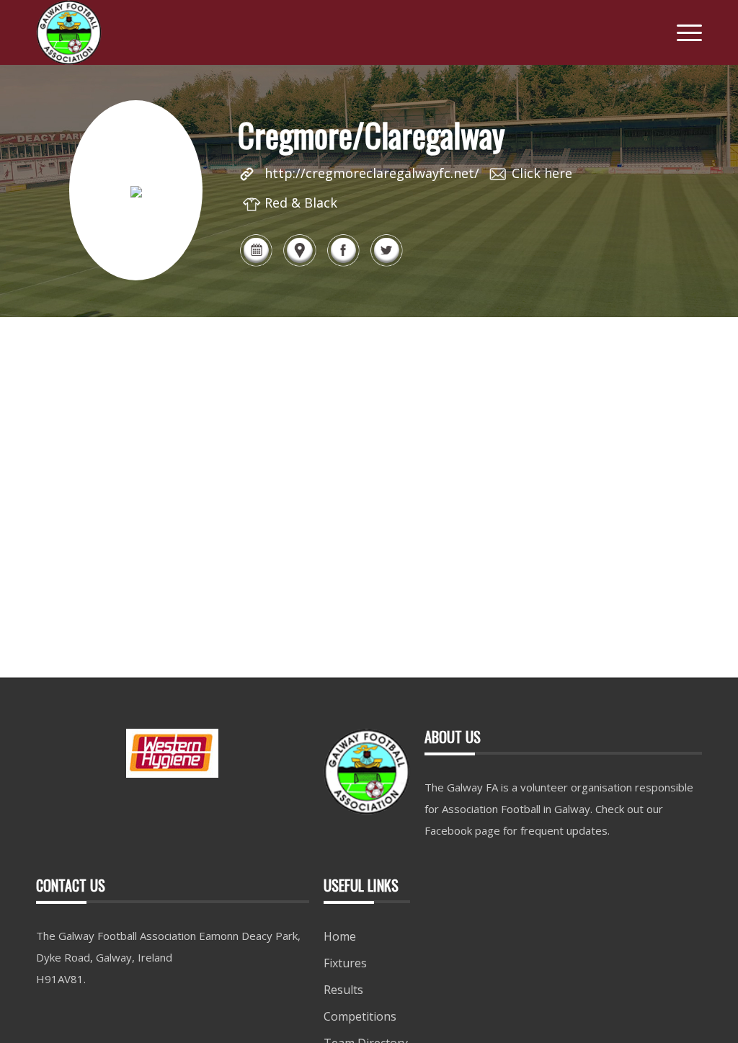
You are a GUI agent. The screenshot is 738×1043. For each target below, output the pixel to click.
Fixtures (345, 963)
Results (343, 990)
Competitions (360, 1016)
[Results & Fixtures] (256, 264)
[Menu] (686, 32)
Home (340, 936)
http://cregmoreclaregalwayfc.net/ (371, 173)
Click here (542, 173)
